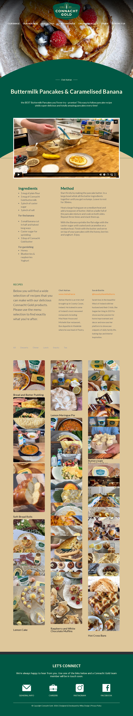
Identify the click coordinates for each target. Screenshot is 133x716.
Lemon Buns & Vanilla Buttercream (100, 459)
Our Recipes (47, 24)
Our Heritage (30, 24)
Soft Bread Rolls (22, 516)
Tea (65, 347)
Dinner (36, 347)
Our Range (14, 24)
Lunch (45, 347)
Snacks (56, 347)
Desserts (24, 347)
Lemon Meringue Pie (63, 415)
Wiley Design (84, 706)
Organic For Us (87, 24)
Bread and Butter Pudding (28, 394)
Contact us (118, 24)
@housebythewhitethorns (103, 294)
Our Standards (66, 24)
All (14, 347)
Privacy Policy (96, 706)
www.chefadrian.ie (67, 294)
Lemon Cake (20, 629)
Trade (105, 24)
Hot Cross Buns (97, 635)
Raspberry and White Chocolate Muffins (63, 630)
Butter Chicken (22, 460)
